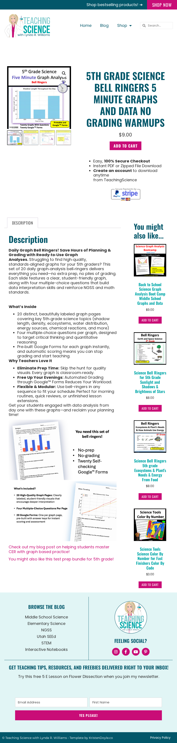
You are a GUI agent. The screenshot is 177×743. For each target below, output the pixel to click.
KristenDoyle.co (101, 738)
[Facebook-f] (126, 652)
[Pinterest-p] (146, 652)
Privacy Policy (160, 737)
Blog (104, 25)
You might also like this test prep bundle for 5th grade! (61, 559)
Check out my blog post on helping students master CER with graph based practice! (59, 549)
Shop (122, 25)
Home (86, 25)
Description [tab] (22, 223)
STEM (46, 643)
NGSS (46, 630)
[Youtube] (136, 652)
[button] (64, 73)
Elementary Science (46, 623)
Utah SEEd (46, 636)
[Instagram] (116, 652)
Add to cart (125, 146)
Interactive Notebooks (46, 649)
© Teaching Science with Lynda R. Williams (34, 738)
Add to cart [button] (150, 320)
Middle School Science (46, 617)
